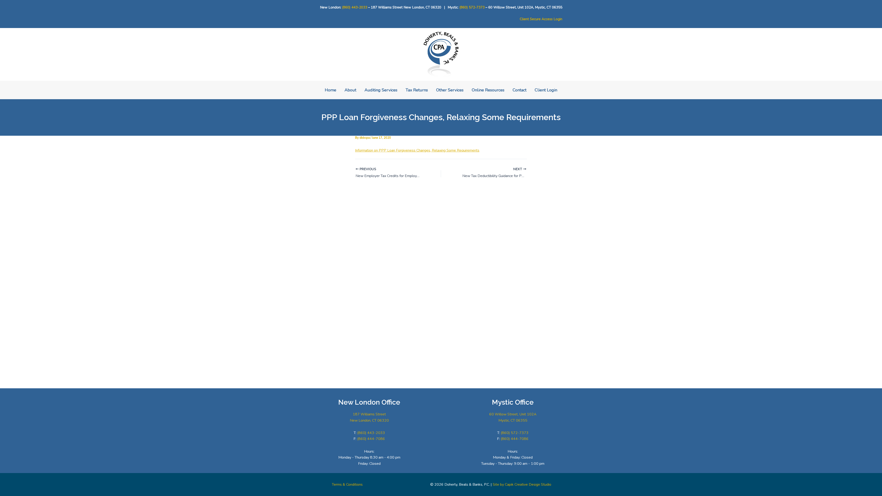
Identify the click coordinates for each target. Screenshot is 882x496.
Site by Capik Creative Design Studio (522, 484)
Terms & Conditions (347, 484)
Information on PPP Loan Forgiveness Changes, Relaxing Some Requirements (417, 150)
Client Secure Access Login (541, 19)
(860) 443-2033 (354, 7)
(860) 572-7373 (472, 7)
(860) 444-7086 (371, 438)
